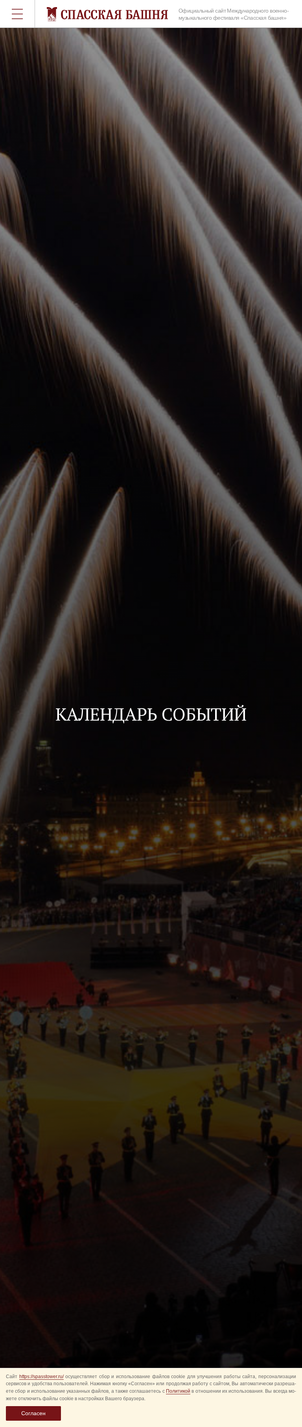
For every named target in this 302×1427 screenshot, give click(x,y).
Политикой (178, 1391)
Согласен (33, 1413)
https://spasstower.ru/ (41, 1376)
